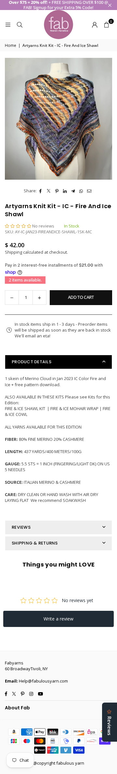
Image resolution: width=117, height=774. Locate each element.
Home (10, 45)
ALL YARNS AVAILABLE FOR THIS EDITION (43, 427)
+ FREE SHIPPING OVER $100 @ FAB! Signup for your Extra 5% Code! (58, 5)
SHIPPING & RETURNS (35, 543)
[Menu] (8, 24)
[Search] (19, 24)
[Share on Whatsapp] (81, 191)
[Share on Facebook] (40, 191)
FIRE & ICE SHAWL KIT (25, 408)
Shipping (13, 252)
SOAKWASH (74, 500)
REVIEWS (21, 527)
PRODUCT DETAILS (31, 362)
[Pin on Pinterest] (57, 191)
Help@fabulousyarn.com (43, 681)
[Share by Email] (89, 191)
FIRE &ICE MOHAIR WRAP (74, 408)
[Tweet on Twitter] (48, 191)
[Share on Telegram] (73, 191)
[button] (106, 24)
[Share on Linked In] (65, 191)
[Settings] (94, 24)
